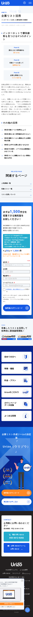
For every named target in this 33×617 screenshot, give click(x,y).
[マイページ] (24, 3)
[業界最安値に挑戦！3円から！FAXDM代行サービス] (8, 337)
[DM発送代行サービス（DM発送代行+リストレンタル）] (24, 337)
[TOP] (5, 2)
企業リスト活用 (21, 25)
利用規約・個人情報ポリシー (15, 289)
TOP (2, 25)
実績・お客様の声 (10, 25)
